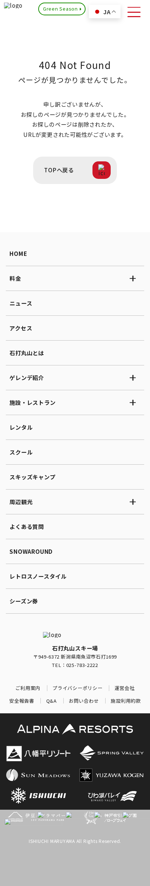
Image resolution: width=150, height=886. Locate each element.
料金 (15, 278)
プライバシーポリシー (77, 688)
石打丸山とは (26, 353)
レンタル (20, 427)
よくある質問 (26, 526)
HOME (18, 253)
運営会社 (125, 688)
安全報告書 (21, 701)
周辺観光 (20, 502)
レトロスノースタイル (38, 576)
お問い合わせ (84, 701)
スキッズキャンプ (32, 477)
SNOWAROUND (31, 551)
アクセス (20, 328)
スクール (20, 452)
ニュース (20, 303)
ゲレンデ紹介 (26, 377)
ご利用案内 (27, 688)
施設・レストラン (32, 402)
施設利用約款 (126, 701)
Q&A (51, 701)
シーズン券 (23, 601)
